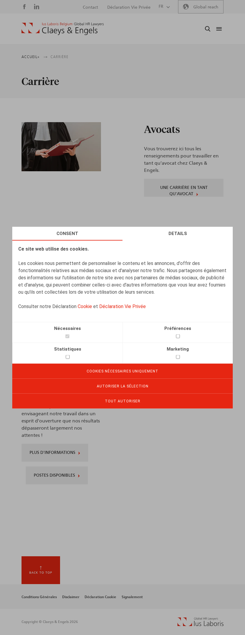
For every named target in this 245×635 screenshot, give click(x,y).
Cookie (85, 306)
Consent (67, 233)
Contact (90, 7)
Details (178, 233)
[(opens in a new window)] (200, 624)
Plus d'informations (52, 453)
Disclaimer (70, 597)
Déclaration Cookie (100, 597)
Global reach (205, 7)
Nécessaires (67, 328)
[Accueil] (63, 28)
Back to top (40, 572)
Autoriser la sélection (122, 386)
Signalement (132, 597)
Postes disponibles (54, 475)
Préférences (177, 328)
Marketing (178, 348)
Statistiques (67, 348)
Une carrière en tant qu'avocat (184, 191)
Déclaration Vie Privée (122, 306)
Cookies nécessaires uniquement (122, 371)
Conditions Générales (39, 597)
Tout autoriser (122, 401)
